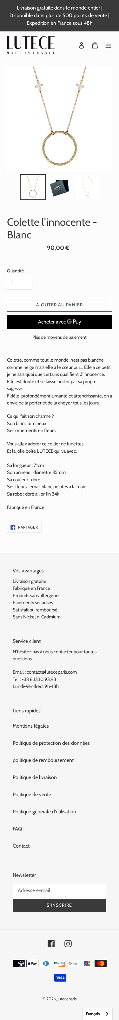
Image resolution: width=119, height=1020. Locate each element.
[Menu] (108, 45)
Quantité (15, 271)
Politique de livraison (35, 777)
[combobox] (98, 1014)
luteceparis (67, 998)
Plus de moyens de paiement (59, 337)
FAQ (17, 829)
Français (93, 1013)
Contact (21, 846)
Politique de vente (32, 794)
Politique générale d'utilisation (44, 812)
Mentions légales (31, 726)
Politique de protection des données (51, 743)
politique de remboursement (43, 760)
